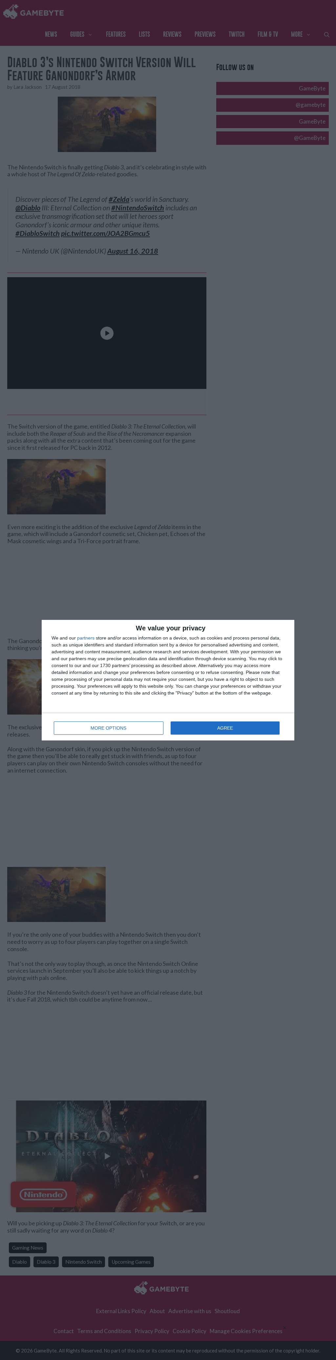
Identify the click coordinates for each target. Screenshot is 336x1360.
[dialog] (168, 680)
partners (85, 638)
